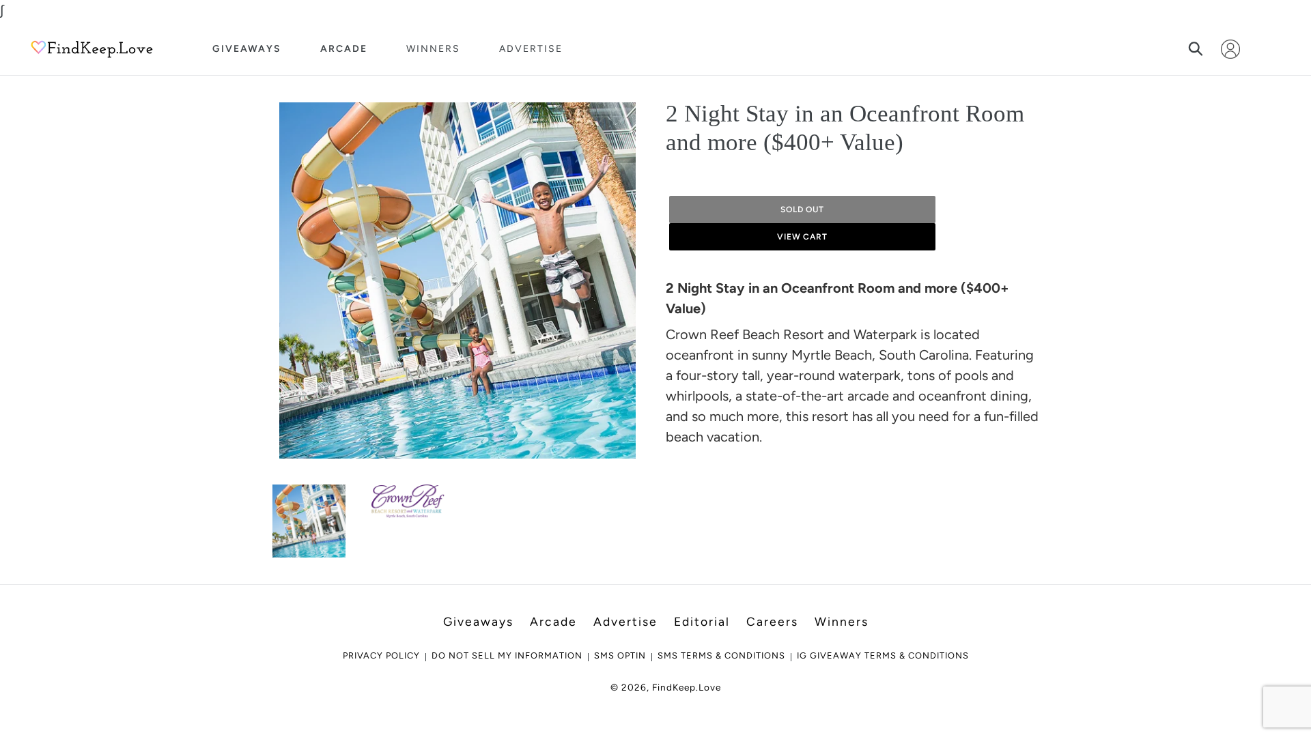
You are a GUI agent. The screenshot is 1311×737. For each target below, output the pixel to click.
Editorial (702, 621)
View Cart (802, 237)
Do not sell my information (507, 655)
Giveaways (246, 49)
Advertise (531, 49)
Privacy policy (381, 655)
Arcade (343, 49)
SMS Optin (620, 655)
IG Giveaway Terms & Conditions (883, 655)
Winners (433, 49)
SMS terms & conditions (721, 655)
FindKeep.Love (686, 687)
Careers (772, 621)
